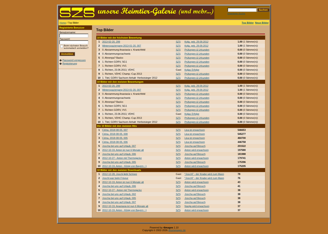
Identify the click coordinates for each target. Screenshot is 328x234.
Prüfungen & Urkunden (197, 49)
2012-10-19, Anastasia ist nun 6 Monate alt (125, 206)
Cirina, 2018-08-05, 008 (115, 134)
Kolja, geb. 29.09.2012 (196, 41)
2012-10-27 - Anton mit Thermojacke (122, 158)
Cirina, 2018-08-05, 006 (115, 142)
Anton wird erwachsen (197, 150)
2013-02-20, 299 (111, 41)
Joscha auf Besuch (195, 146)
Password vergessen (74, 60)
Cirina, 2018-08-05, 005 (115, 138)
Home (63, 22)
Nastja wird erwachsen (197, 206)
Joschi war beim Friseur (115, 178)
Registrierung (69, 63)
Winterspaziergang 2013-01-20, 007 (121, 45)
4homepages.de (177, 230)
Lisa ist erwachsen (195, 130)
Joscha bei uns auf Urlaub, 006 (119, 154)
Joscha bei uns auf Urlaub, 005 (119, 162)
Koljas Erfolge (192, 69)
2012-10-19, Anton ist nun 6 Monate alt (123, 150)
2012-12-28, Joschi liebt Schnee (119, 174)
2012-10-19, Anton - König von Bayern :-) (124, 166)
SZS (178, 41)
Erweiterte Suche (236, 13)
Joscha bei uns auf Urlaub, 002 (119, 194)
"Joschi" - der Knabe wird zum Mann (204, 174)
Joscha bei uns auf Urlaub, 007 (119, 146)
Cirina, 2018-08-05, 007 (115, 130)
